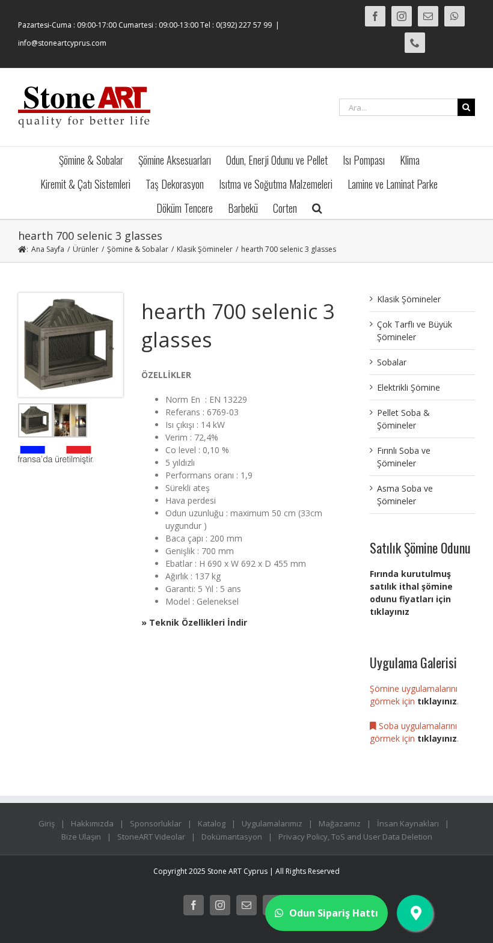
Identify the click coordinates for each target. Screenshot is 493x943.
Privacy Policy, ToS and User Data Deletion (355, 836)
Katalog (211, 823)
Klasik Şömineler (409, 299)
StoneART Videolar (151, 836)
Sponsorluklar (156, 823)
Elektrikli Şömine (408, 387)
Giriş (46, 823)
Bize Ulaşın (81, 836)
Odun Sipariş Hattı (333, 913)
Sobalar (391, 362)
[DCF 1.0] (71, 297)
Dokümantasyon (231, 836)
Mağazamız (340, 823)
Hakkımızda (92, 823)
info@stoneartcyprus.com (62, 43)
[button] (317, 207)
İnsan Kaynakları (408, 823)
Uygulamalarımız (272, 823)
